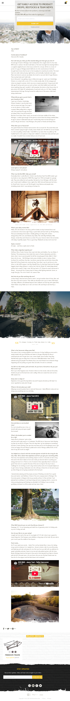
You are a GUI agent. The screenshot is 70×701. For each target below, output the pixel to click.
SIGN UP (35, 23)
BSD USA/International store (34, 698)
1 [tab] (34, 619)
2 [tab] (37, 619)
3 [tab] (40, 619)
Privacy (49, 698)
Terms (44, 698)
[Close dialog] (54, 2)
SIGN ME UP (37, 677)
